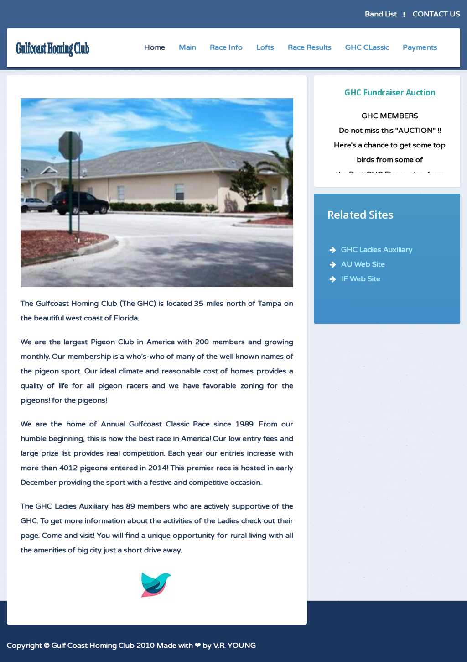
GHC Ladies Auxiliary (377, 249)
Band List (381, 14)
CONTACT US (436, 14)
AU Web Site (363, 264)
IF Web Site (360, 279)
